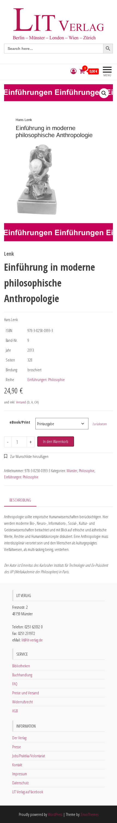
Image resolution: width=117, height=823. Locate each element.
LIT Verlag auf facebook (27, 791)
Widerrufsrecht (22, 701)
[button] (104, 93)
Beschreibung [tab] (20, 500)
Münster (72, 470)
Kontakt (17, 764)
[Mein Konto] (73, 71)
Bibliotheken (21, 665)
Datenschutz (20, 782)
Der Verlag (19, 737)
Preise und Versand (25, 692)
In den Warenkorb (55, 441)
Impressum (19, 773)
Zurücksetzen (100, 424)
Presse (16, 746)
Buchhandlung (22, 674)
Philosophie (86, 470)
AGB (15, 710)
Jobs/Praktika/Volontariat (28, 755)
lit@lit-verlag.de (32, 640)
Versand (21, 402)
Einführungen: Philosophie (46, 379)
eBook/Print (20, 422)
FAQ (14, 683)
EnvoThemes (89, 814)
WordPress (55, 814)
